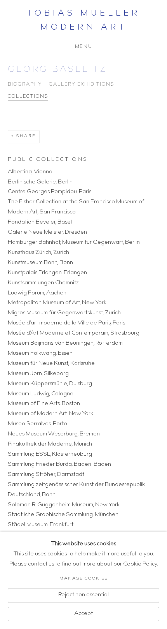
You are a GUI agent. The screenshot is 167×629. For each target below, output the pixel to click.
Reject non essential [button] (83, 594)
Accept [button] (83, 613)
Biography (25, 85)
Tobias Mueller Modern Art (83, 21)
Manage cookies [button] (83, 578)
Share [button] (26, 136)
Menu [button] (83, 45)
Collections (28, 97)
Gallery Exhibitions (81, 85)
